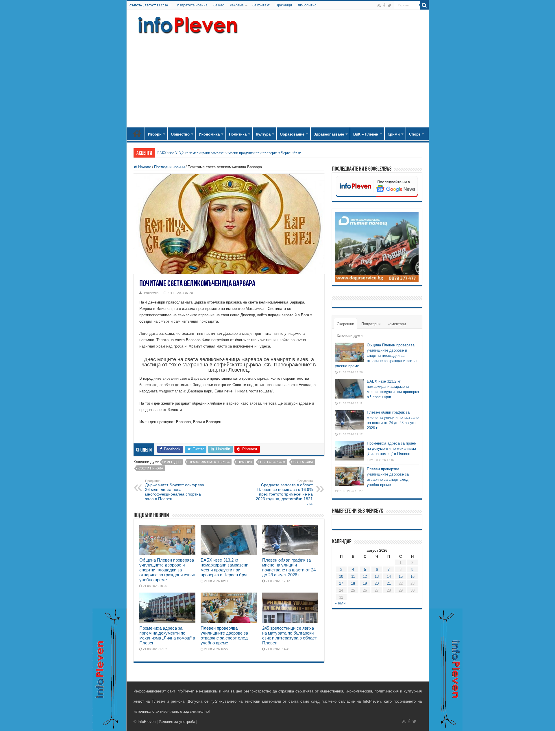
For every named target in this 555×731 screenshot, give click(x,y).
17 (341, 583)
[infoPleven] (186, 24)
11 (353, 576)
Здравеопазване (329, 134)
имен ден (172, 462)
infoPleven (151, 293)
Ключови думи (349, 335)
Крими (394, 134)
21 (389, 583)
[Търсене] (424, 5)
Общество (180, 134)
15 (401, 576)
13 (377, 576)
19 (365, 583)
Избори (155, 134)
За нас (218, 5)
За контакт (261, 5)
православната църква (209, 462)
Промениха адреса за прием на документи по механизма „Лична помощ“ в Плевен (167, 635)
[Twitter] (389, 5)
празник (245, 462)
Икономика (209, 134)
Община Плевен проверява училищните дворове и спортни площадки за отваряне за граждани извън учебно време (167, 570)
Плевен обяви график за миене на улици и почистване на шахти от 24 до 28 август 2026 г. (289, 567)
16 (412, 576)
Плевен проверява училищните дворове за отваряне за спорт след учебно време (224, 635)
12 (365, 576)
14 (389, 576)
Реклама (237, 5)
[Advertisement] (277, 78)
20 (377, 583)
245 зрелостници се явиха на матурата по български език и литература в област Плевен (289, 635)
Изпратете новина (192, 5)
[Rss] (379, 5)
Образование (292, 134)
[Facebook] (384, 5)
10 (341, 576)
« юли (340, 603)
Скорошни (345, 324)
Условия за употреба (177, 721)
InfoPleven (147, 721)
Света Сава (303, 462)
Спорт (414, 134)
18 (353, 583)
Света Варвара (272, 462)
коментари (397, 324)
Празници (283, 5)
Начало (137, 133)
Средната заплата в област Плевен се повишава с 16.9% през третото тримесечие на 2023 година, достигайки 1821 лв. (284, 492)
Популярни (370, 324)
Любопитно (307, 5)
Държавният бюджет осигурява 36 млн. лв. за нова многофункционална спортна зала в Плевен (174, 490)
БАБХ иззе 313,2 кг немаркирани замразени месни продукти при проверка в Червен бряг (229, 153)
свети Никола (150, 468)
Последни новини (169, 167)
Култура (263, 134)
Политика (238, 134)
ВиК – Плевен (365, 134)
